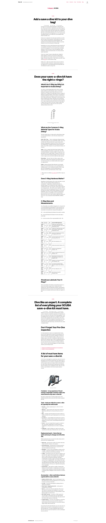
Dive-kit (20, 2)
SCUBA (53, 73)
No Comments (60, 25)
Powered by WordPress (39, 520)
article (45, 59)
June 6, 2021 (53, 25)
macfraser (47, 25)
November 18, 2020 (53, 311)
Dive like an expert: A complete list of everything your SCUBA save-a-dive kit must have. (53, 305)
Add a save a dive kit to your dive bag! (53, 21)
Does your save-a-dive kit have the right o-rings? (53, 78)
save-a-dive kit (54, 172)
